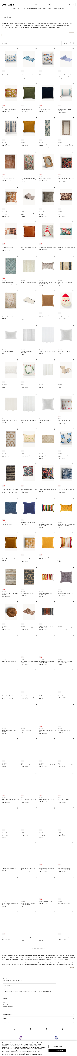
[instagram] (15, 1029)
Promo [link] (55, 8)
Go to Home (7, 12)
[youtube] (46, 1029)
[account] (69, 4)
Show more (71, 31)
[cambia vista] (70, 43)
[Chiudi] (74, 1048)
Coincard (61, 1)
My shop (71, 1)
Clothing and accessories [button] (34, 8)
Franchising (6, 1022)
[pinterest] (62, 1029)
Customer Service (7, 1014)
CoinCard (5, 998)
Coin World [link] (61, 8)
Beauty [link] (44, 8)
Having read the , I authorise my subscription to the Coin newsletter (28, 991)
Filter (64, 43)
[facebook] (31, 1029)
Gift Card (5, 1010)
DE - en (5, 1)
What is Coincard (7, 1001)
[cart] (73, 4)
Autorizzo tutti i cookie (57, 1050)
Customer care (16, 1)
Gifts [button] (24, 8)
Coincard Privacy (6, 1004)
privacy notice (18, 991)
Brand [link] (49, 8)
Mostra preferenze (57, 1046)
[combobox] (42, 4)
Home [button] (19, 8)
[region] (38, 1048)
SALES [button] (15, 8)
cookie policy (40, 1054)
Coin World (5, 1018)
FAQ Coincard (6, 1002)
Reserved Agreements (8, 1006)
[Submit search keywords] (49, 4)
